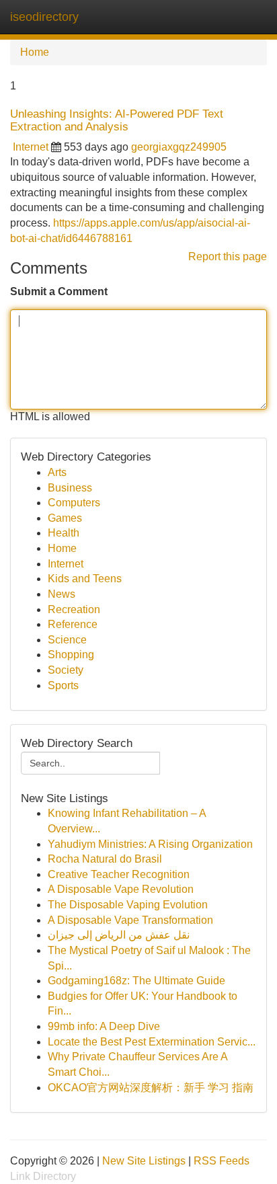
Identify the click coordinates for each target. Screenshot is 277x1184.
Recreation (74, 609)
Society (65, 670)
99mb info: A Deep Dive (104, 1026)
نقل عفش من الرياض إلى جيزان (119, 935)
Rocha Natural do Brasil (105, 859)
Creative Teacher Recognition (119, 874)
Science (67, 639)
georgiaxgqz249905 (179, 147)
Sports (63, 685)
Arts (57, 472)
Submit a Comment (59, 291)
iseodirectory (44, 17)
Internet (30, 147)
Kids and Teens (85, 578)
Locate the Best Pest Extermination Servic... (151, 1042)
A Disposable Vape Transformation (130, 920)
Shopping (71, 654)
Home (34, 52)
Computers (74, 502)
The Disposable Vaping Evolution (128, 904)
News (61, 594)
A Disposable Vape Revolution (121, 889)
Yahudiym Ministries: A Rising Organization (150, 844)
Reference (72, 624)
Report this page (227, 256)
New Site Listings (144, 1161)
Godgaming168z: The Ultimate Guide (136, 980)
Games (65, 518)
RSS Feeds (221, 1161)
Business (70, 488)
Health (63, 533)
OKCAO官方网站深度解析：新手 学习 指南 (150, 1087)
